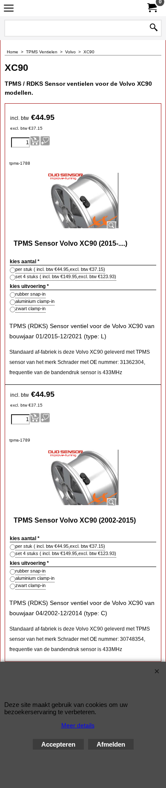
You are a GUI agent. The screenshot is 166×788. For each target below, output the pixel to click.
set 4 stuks (65, 276)
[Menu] (9, 9)
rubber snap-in (30, 294)
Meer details (77, 725)
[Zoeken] (153, 28)
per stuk (60, 269)
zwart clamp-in (30, 308)
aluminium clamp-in (34, 301)
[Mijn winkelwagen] (151, 8)
